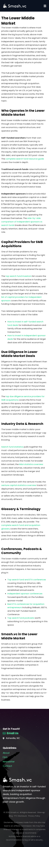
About (6, 752)
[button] (45, 6)
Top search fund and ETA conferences (26, 579)
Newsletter (9, 761)
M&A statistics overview (31, 464)
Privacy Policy (34, 816)
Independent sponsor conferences (24, 593)
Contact (7, 766)
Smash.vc (14, 812)
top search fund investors (18, 276)
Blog (11, 816)
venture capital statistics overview (18, 485)
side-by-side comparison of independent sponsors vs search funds (21, 222)
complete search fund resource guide (25, 158)
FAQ (5, 757)
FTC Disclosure (20, 816)
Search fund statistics (12, 446)
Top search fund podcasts (20, 617)
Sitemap (41, 812)
